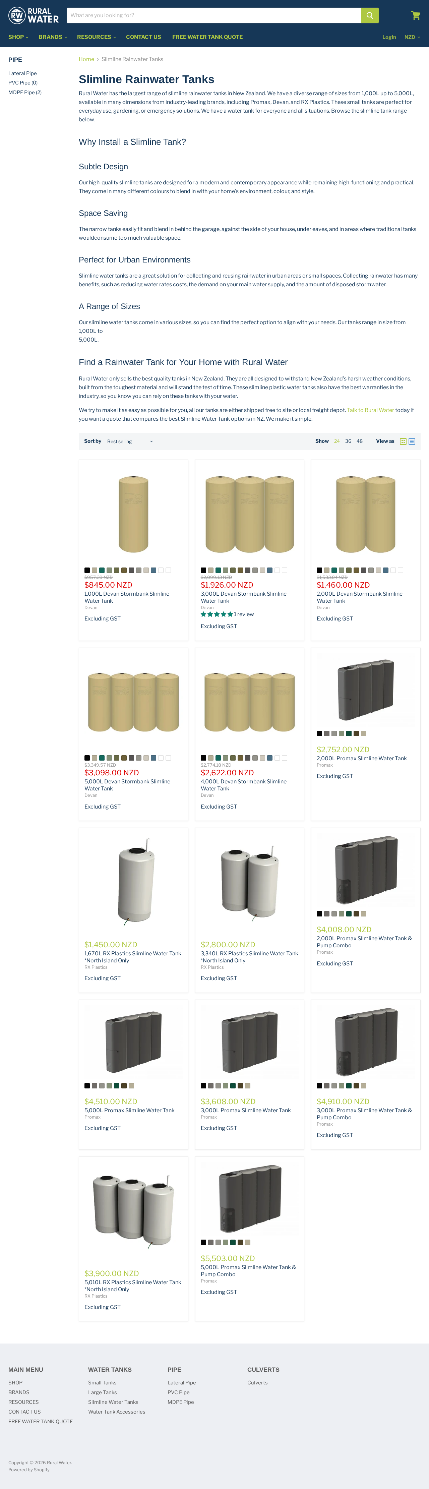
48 (360, 441)
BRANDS (51, 37)
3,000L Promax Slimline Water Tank (246, 1110)
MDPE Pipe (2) (25, 93)
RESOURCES (94, 37)
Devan (91, 607)
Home (86, 59)
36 (348, 441)
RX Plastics (96, 967)
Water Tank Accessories (116, 1412)
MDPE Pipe (181, 1402)
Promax (325, 765)
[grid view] (403, 441)
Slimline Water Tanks (113, 1402)
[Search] (370, 15)
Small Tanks (102, 1383)
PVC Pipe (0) (23, 83)
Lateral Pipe (22, 73)
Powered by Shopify (29, 1469)
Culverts (257, 1383)
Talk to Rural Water (370, 410)
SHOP (16, 37)
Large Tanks (102, 1392)
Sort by (92, 441)
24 (337, 441)
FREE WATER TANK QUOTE (207, 37)
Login (389, 37)
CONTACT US (143, 37)
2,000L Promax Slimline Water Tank (362, 758)
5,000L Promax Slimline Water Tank (129, 1110)
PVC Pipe (179, 1392)
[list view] (412, 441)
